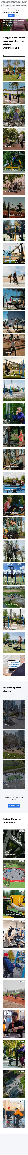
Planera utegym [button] (14, 805)
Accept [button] (10, 15)
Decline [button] (17, 15)
